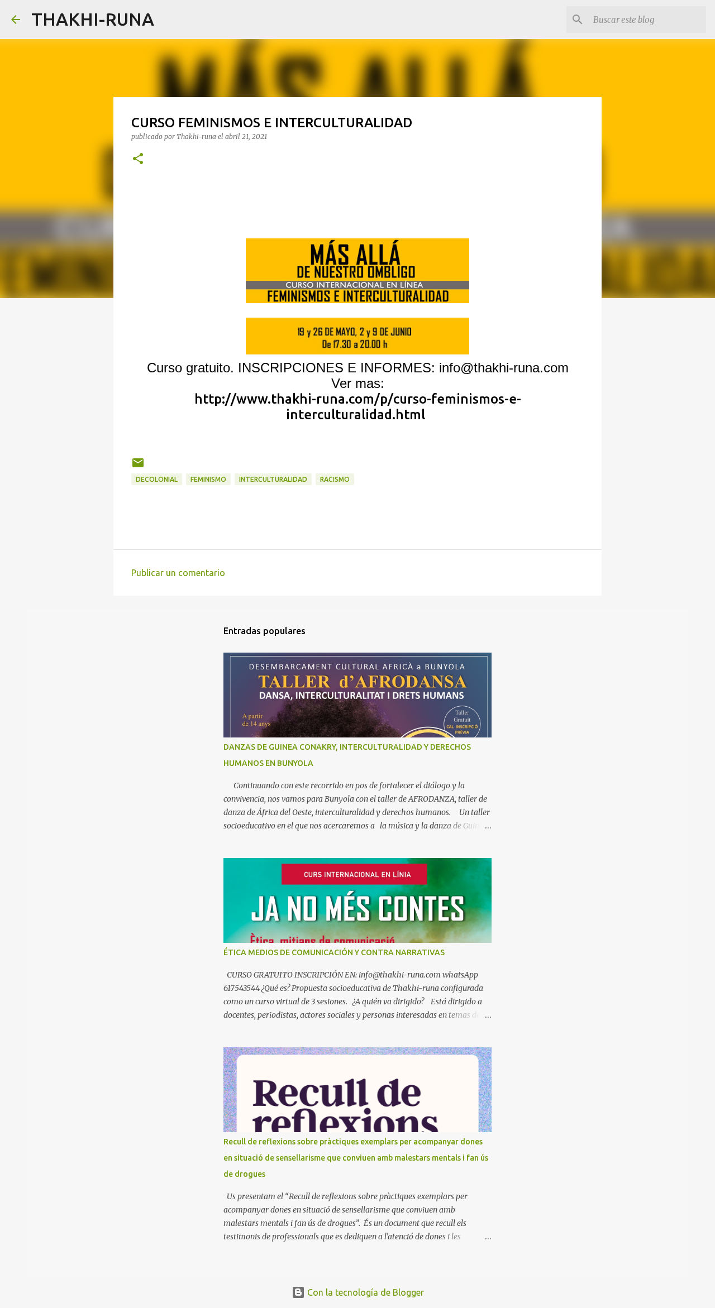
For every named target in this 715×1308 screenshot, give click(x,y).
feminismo (208, 479)
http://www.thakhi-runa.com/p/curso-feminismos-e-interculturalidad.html (357, 406)
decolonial (157, 479)
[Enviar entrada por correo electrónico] (138, 467)
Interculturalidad (273, 479)
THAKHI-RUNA (92, 19)
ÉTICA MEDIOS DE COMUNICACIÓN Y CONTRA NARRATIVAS (334, 952)
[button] (138, 159)
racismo (335, 479)
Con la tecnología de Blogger (364, 1292)
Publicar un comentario (178, 573)
